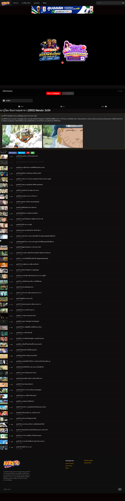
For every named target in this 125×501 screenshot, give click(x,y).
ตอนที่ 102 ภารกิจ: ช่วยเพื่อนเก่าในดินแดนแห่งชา (29, 435)
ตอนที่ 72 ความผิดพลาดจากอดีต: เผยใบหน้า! (27, 264)
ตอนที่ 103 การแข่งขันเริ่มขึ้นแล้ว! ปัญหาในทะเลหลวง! (30, 441)
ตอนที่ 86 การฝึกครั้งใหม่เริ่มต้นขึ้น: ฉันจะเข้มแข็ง (29, 344)
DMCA (67, 468)
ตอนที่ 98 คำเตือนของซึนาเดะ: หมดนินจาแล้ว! (28, 412)
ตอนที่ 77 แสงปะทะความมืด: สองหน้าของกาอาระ (29, 292)
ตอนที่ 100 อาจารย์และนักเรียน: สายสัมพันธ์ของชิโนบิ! (30, 424)
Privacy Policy (68, 465)
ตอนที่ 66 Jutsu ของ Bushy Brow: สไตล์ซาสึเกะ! (28, 230)
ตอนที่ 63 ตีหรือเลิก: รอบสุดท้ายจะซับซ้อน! (27, 213)
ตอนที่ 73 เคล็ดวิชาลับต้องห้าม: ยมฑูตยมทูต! (27, 270)
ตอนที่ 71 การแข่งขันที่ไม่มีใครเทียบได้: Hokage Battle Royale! (32, 258)
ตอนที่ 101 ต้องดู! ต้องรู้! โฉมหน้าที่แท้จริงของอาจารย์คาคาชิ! (32, 429)
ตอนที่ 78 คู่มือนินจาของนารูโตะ (24, 298)
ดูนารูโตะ (37, 3)
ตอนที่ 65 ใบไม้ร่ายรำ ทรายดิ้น (24, 224)
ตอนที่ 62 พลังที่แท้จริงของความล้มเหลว (26, 207)
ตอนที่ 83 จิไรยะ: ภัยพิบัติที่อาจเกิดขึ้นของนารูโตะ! (29, 327)
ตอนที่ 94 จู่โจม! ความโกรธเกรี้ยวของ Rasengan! (28, 389)
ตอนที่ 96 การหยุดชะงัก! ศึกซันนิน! (25, 401)
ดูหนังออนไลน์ (87, 462)
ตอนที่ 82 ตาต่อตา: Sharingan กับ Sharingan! (27, 321)
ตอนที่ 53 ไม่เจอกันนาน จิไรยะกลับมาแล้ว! (27, 156)
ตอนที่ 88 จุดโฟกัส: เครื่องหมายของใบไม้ (26, 355)
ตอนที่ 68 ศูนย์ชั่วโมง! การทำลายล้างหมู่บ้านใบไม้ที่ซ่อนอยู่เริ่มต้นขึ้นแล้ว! (35, 241)
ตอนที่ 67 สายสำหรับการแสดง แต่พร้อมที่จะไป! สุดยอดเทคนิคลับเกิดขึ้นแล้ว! (35, 236)
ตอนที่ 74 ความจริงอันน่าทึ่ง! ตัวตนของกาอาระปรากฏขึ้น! (31, 275)
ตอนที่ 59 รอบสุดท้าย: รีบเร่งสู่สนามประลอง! (27, 190)
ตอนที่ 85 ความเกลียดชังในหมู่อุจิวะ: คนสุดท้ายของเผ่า (30, 338)
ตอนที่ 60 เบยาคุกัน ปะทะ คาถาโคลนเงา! (26, 196)
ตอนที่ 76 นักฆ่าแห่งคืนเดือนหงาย (24, 287)
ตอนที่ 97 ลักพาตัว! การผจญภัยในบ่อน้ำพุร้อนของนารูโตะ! (31, 407)
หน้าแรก (15, 3)
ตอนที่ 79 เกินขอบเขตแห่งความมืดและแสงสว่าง (28, 304)
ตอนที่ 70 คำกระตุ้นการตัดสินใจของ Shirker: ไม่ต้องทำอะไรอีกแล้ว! (33, 252)
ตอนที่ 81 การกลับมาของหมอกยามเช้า (26, 315)
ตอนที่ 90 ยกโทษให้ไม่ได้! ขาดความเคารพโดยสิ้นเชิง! (30, 367)
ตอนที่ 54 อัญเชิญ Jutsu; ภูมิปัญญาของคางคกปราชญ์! (30, 161)
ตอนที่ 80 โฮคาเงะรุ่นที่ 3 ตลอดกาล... (25, 310)
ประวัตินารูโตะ (26, 3)
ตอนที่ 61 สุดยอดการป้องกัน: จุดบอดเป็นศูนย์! (27, 201)
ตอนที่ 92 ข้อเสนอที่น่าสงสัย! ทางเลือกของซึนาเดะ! (29, 378)
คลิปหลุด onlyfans (88, 460)
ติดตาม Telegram (53, 93)
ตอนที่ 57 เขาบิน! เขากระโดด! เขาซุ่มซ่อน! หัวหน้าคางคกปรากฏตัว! (33, 179)
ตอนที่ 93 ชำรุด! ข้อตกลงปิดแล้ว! (24, 384)
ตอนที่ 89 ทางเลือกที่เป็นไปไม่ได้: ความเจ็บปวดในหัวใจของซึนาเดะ (33, 361)
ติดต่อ (44, 3)
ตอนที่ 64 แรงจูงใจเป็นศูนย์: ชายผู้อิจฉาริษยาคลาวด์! (29, 219)
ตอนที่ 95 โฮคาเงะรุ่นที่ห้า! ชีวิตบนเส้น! (26, 395)
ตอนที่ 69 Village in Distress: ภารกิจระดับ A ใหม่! (28, 247)
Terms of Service (69, 463)
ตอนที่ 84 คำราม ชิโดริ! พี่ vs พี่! (24, 332)
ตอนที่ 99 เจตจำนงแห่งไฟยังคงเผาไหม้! (26, 418)
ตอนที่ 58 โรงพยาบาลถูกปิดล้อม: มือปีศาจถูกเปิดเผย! (29, 184)
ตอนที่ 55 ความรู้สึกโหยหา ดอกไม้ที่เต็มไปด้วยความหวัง (30, 167)
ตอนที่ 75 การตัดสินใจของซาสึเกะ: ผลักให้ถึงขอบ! (29, 281)
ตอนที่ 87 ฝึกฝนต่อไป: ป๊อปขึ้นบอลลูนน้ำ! (26, 350)
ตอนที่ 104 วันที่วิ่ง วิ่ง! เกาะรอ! (24, 447)
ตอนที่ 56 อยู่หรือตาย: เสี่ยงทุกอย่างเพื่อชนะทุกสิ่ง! (28, 173)
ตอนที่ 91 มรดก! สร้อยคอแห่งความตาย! (26, 372)
